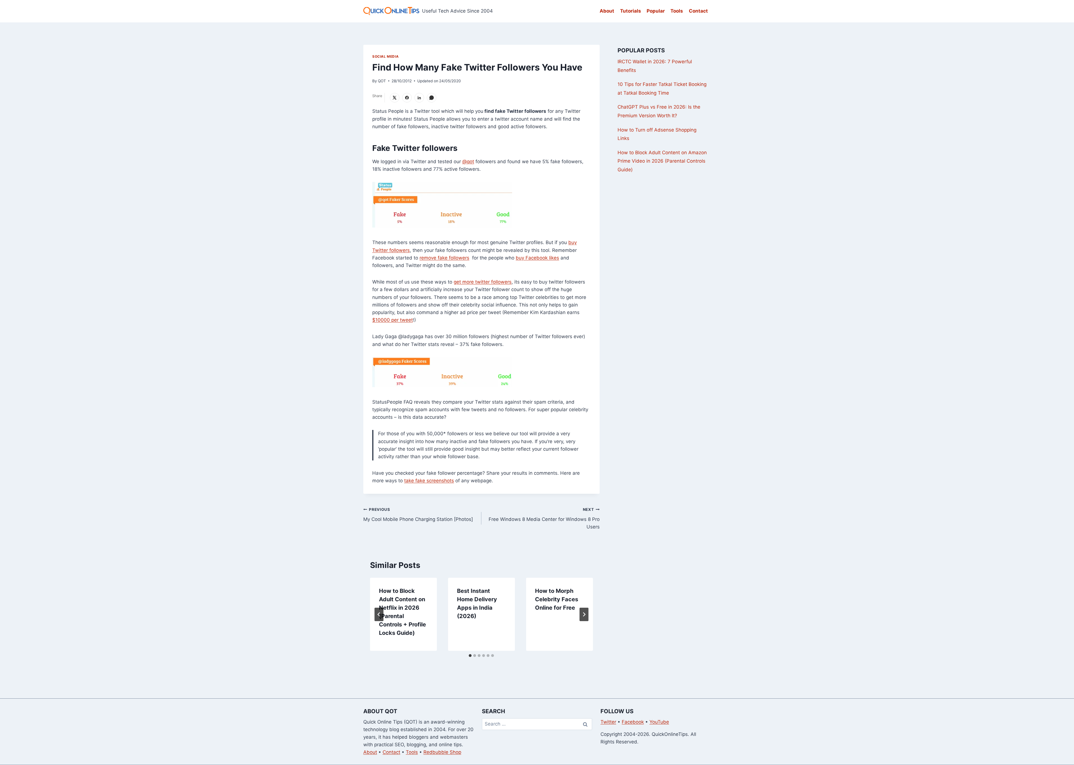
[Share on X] (394, 97)
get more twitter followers (483, 282)
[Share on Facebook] (407, 97)
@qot (468, 161)
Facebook (633, 722)
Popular (656, 11)
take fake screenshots (429, 480)
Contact (698, 11)
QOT (382, 81)
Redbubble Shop (442, 752)
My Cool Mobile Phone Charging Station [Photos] (418, 514)
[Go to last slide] (379, 614)
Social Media (385, 56)
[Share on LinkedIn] (419, 97)
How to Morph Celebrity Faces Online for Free (556, 599)
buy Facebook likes (537, 258)
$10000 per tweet (392, 320)
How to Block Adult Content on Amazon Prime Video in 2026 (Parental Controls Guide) (662, 161)
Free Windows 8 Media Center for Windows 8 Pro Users (544, 518)
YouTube (659, 722)
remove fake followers (444, 258)
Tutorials (630, 11)
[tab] (470, 655)
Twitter (608, 722)
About (607, 11)
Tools (676, 11)
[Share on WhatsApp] (431, 97)
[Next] (584, 614)
